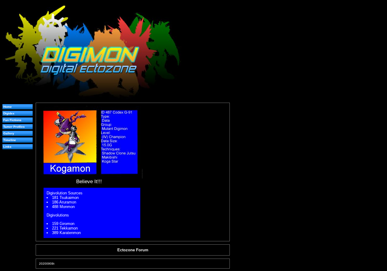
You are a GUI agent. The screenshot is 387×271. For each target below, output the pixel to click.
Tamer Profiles (14, 126)
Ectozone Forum (132, 250)
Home (7, 106)
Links (7, 146)
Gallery (8, 133)
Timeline (9, 140)
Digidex (9, 113)
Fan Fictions (12, 120)
